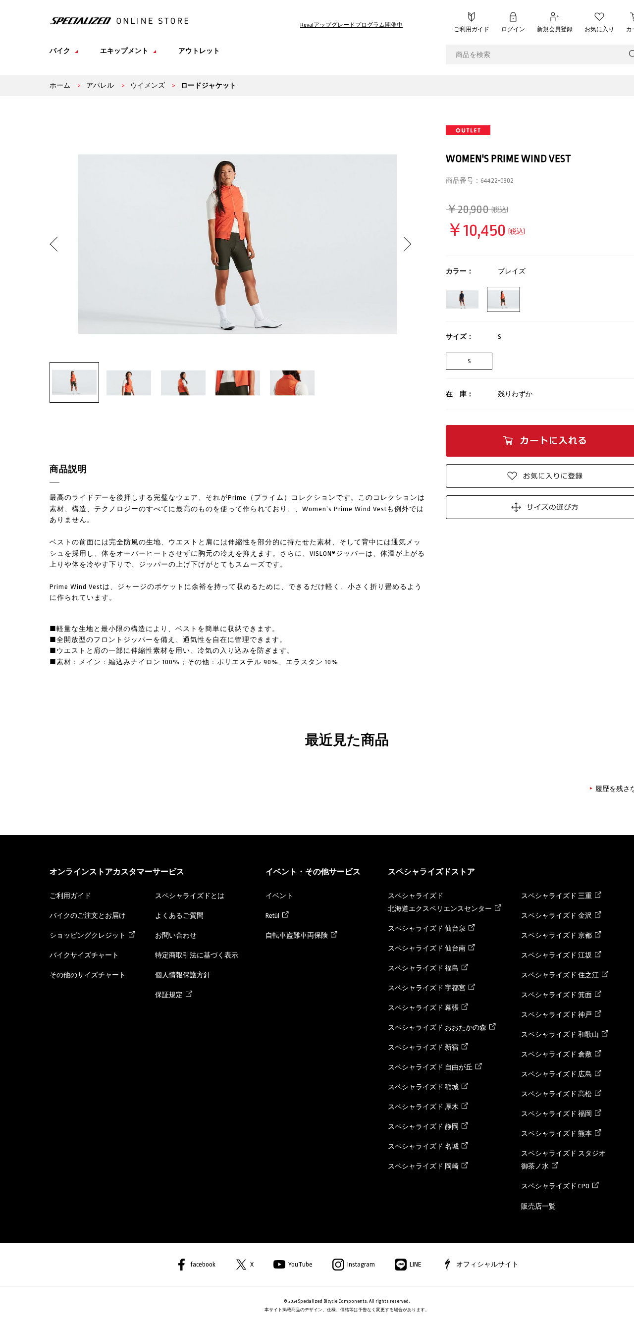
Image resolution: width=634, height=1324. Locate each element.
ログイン (513, 29)
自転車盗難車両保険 (296, 935)
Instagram (361, 1264)
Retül (272, 915)
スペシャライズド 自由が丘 (430, 1067)
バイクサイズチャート (84, 955)
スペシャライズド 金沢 (556, 915)
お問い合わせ (176, 935)
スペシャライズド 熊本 (556, 1133)
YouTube (300, 1264)
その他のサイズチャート (88, 975)
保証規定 (169, 995)
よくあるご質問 (179, 915)
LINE (416, 1264)
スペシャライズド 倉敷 (556, 1054)
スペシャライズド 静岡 (423, 1126)
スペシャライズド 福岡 (556, 1113)
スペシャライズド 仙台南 (427, 948)
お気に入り (599, 29)
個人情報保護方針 (183, 975)
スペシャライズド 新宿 (423, 1047)
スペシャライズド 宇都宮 (427, 988)
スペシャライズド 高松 (556, 1094)
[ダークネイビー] (462, 299)
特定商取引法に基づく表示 (196, 955)
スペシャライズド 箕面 (556, 995)
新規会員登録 (555, 29)
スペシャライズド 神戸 (556, 1014)
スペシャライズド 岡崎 (423, 1166)
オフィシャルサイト (487, 1264)
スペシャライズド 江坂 (556, 955)
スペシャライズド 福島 (423, 968)
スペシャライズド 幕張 (423, 1007)
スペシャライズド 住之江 (560, 975)
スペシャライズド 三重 (556, 896)
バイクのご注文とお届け (88, 915)
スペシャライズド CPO (555, 1186)
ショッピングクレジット (88, 935)
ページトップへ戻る (611, 1301)
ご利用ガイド (471, 29)
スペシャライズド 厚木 (423, 1107)
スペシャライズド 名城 (423, 1146)
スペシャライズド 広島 (556, 1074)
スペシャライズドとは (189, 896)
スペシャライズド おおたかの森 (437, 1027)
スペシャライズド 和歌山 (560, 1034)
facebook (202, 1264)
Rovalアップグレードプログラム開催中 (351, 25)
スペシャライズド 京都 (556, 935)
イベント (279, 896)
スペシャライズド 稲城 (423, 1087)
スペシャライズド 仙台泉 (427, 928)
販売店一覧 (538, 1206)
